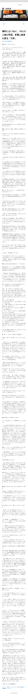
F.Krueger (22, 687)
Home (3, 19)
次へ (24, 23)
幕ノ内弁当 (6, 8)
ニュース (14, 687)
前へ (3, 23)
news (8, 687)
